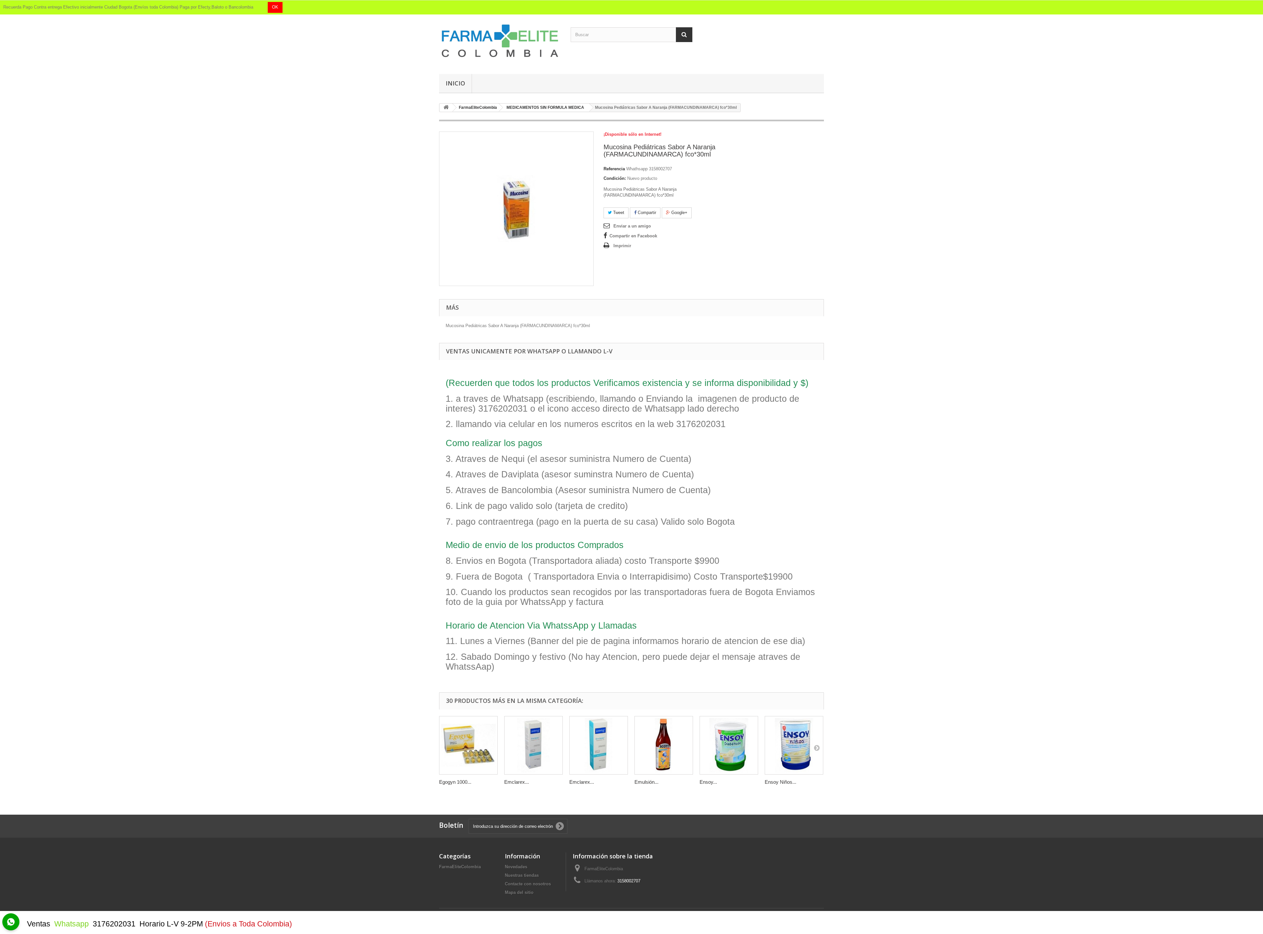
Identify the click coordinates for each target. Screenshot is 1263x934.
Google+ (678, 212)
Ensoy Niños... (780, 782)
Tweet (618, 212)
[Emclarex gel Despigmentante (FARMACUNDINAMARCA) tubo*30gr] (598, 745)
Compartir (646, 212)
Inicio (455, 83)
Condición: (615, 178)
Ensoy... (708, 782)
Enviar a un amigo (632, 226)
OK (275, 7)
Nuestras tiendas (522, 875)
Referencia (614, 168)
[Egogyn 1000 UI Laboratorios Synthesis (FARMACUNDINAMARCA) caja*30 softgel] (468, 745)
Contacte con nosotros (528, 883)
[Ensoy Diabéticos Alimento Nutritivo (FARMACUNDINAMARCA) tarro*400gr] (729, 745)
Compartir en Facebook (633, 235)
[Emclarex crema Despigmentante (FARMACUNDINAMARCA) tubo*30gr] (533, 745)
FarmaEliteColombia (460, 866)
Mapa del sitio (519, 892)
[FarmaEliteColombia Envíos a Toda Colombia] (500, 41)
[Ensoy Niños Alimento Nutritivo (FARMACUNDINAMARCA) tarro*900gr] (794, 745)
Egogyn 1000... (455, 782)
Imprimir (622, 245)
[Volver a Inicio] (446, 108)
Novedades (516, 866)
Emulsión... (646, 782)
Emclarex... (516, 782)
